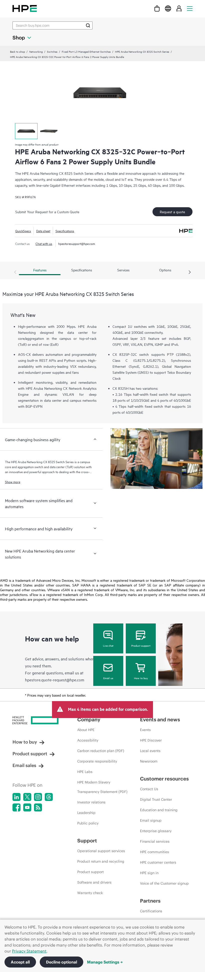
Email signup (151, 820)
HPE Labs (84, 772)
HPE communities (154, 852)
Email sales (24, 765)
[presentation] (189, 272)
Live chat (108, 645)
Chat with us (44, 243)
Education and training (159, 810)
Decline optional (61, 962)
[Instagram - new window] (38, 797)
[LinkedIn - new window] (16, 797)
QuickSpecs (23, 230)
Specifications (65, 230)
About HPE (85, 730)
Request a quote (172, 211)
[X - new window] (27, 797)
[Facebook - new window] (16, 807)
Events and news (160, 719)
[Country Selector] (168, 8)
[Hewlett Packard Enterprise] (24, 8)
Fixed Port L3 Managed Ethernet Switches (86, 51)
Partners (150, 901)
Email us (108, 678)
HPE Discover (151, 740)
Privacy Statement (29, 951)
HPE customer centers (158, 862)
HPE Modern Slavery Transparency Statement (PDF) (102, 787)
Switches (52, 51)
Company (88, 719)
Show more (12, 481)
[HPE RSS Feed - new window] (38, 807)
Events (145, 730)
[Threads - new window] (49, 797)
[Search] (88, 25)
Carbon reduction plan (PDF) (100, 751)
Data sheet (43, 230)
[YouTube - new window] (27, 807)
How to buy (141, 678)
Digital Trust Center (156, 799)
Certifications (151, 911)
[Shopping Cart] (157, 8)
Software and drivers (94, 882)
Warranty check (90, 893)
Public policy (87, 823)
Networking (36, 51)
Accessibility (87, 740)
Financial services (155, 841)
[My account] (179, 8)
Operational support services (101, 851)
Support (87, 840)
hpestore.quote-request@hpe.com (54, 679)
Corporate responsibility (97, 761)
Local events (150, 751)
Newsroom (149, 761)
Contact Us (149, 789)
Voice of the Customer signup (164, 883)
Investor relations (91, 802)
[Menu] (189, 8)
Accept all (20, 962)
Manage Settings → (105, 962)
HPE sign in (149, 873)
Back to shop (17, 51)
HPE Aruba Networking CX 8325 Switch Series (142, 51)
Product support (140, 645)
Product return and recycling (100, 861)
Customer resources (164, 779)
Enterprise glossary (156, 831)
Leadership (86, 812)
